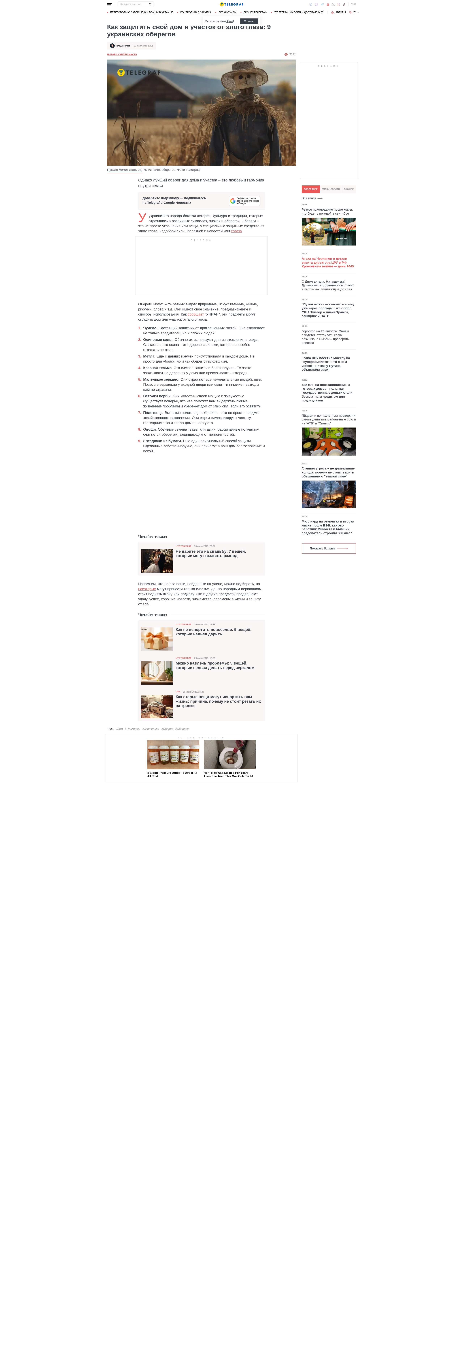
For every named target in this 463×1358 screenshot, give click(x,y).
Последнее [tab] (311, 189)
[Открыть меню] (110, 4)
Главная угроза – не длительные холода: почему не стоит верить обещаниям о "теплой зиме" (328, 472)
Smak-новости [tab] (331, 189)
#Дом (119, 728)
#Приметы (132, 728)
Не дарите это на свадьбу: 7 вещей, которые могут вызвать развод (211, 553)
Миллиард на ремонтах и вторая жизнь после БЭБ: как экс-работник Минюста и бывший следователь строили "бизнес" (328, 527)
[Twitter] (333, 4)
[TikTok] (344, 4)
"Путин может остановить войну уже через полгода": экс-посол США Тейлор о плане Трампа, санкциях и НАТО (328, 310)
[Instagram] (338, 4)
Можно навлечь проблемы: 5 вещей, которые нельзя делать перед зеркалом (215, 665)
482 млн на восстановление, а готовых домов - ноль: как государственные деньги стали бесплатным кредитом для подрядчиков (327, 392)
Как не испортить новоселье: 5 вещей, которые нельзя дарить (213, 631)
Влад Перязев (123, 46)
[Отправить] (150, 4)
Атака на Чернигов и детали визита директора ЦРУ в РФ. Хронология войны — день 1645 (328, 262)
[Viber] (316, 4)
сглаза (236, 231)
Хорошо (249, 21)
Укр (353, 4)
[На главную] (231, 4)
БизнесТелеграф (255, 12)
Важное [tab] (349, 189)
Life (178, 692)
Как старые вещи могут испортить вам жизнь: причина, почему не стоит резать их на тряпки (218, 701)
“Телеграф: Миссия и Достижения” (298, 12)
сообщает (196, 314)
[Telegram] (322, 4)
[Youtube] (328, 4)
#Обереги (182, 728)
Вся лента (309, 198)
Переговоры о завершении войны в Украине (141, 12)
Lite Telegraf (183, 546)
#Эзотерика (150, 728)
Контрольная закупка (195, 12)
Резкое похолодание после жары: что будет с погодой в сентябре (327, 211)
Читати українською (122, 54)
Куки (229, 21)
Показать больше (322, 548)
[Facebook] (310, 4)
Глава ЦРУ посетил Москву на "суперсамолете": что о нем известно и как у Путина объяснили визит (326, 364)
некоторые (147, 589)
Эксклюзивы (227, 12)
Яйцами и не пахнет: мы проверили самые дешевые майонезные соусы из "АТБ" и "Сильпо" (329, 419)
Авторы (340, 12)
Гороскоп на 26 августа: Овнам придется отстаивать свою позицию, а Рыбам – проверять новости (325, 337)
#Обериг (167, 728)
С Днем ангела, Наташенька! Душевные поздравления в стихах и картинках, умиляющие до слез (328, 285)
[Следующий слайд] (358, 12)
